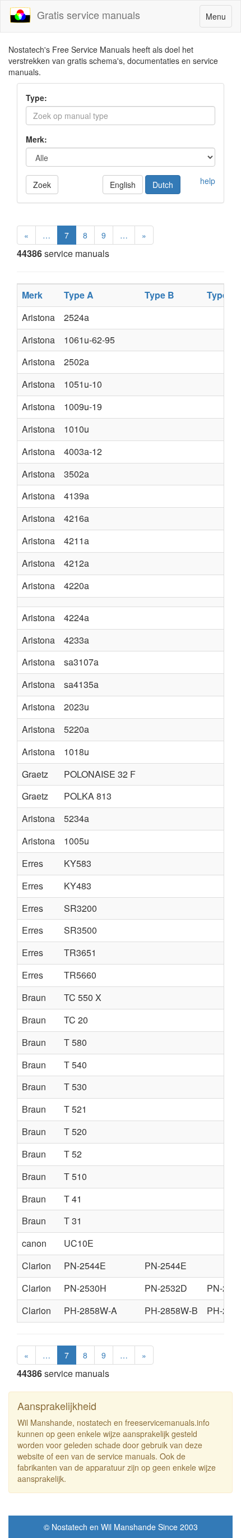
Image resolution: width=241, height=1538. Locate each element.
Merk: (36, 139)
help (207, 180)
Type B (159, 294)
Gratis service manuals (85, 14)
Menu (218, 18)
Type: (36, 97)
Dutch (162, 184)
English (123, 184)
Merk (32, 294)
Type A (79, 294)
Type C (222, 294)
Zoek (42, 184)
